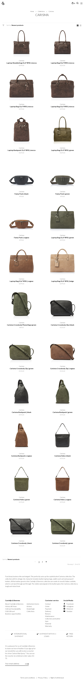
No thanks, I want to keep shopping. (62, 363)
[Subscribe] (72, 350)
